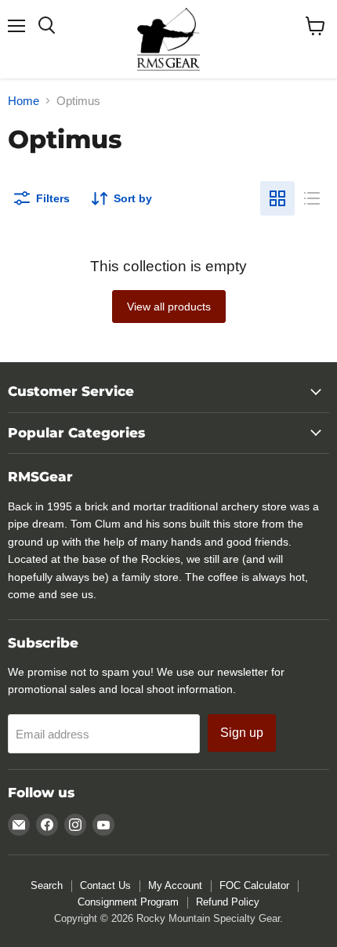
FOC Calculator (254, 885)
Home (23, 100)
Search (47, 885)
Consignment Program (128, 902)
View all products (169, 306)
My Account (175, 885)
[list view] (312, 198)
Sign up (241, 732)
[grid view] (277, 198)
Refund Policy (227, 902)
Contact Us (105, 885)
